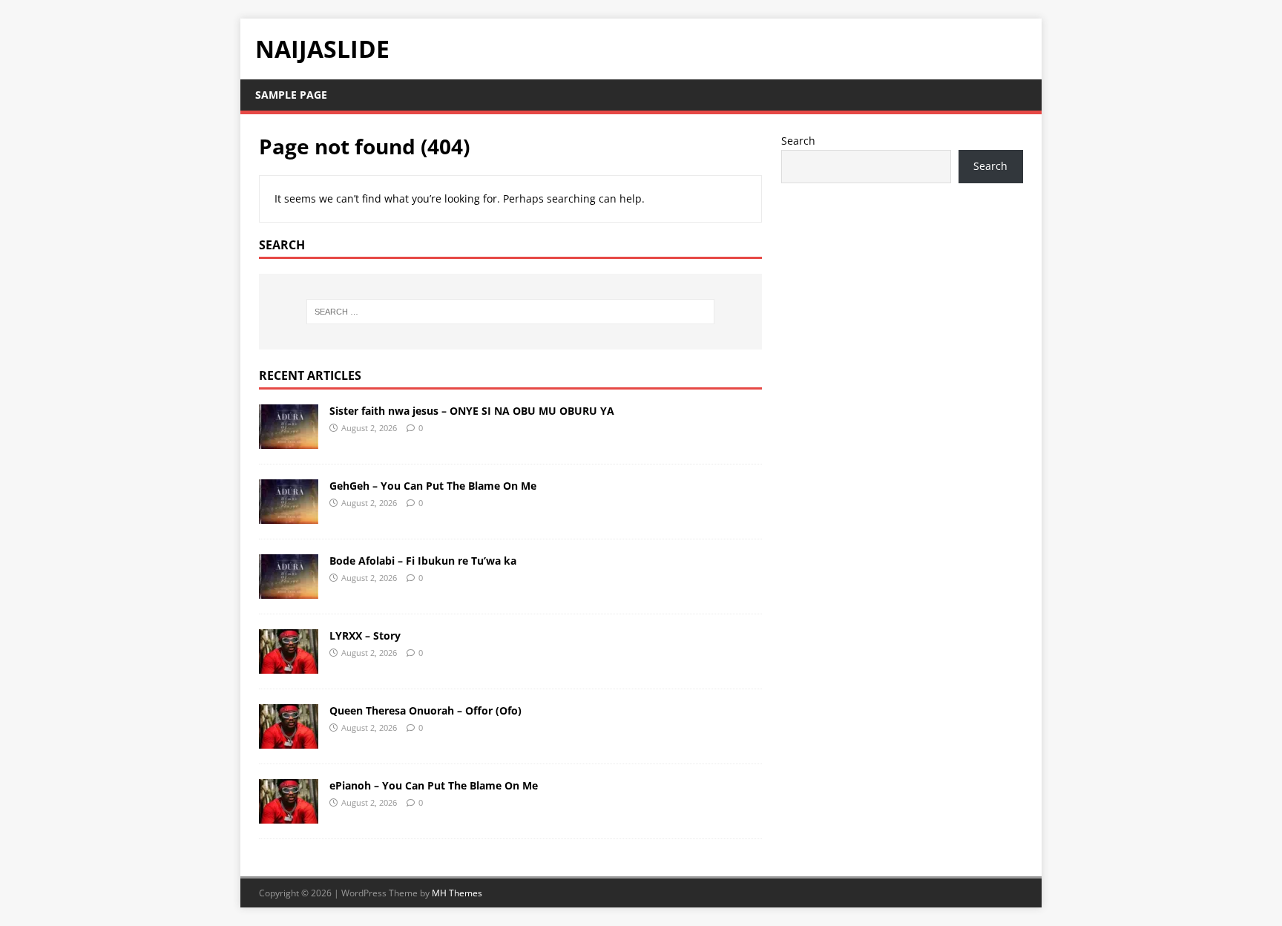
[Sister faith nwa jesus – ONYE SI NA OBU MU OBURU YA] (288, 440)
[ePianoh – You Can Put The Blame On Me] (288, 814)
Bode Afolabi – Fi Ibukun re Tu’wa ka (422, 561)
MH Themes (457, 893)
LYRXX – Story (365, 635)
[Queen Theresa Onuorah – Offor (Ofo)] (288, 739)
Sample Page (291, 95)
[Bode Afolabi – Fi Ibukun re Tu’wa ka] (288, 589)
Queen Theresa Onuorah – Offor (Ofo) (425, 710)
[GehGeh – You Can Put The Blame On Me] (288, 515)
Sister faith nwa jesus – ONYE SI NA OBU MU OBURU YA (471, 411)
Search (798, 141)
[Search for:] (510, 311)
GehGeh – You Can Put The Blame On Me (432, 486)
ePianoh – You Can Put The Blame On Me (433, 785)
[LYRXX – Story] (288, 664)
